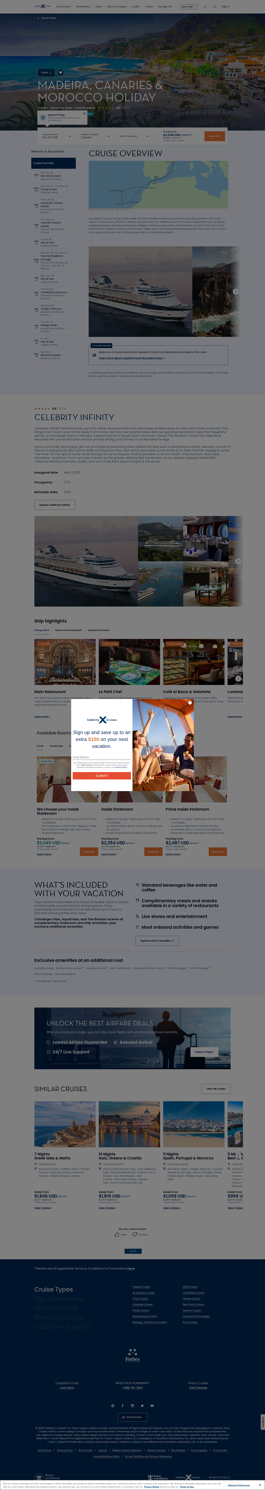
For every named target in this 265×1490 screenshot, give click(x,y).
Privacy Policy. (121, 767)
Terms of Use (86, 765)
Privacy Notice (151, 1487)
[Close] (260, 1485)
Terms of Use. (187, 1487)
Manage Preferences (239, 1485)
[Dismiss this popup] (190, 702)
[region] (132, 1485)
